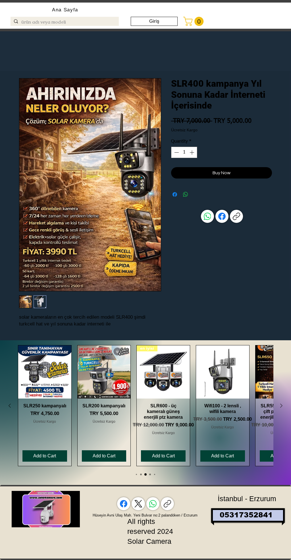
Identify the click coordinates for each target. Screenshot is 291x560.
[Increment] (192, 152)
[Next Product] (281, 405)
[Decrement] (176, 152)
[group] (145, 405)
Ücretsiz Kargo (184, 130)
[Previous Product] (9, 405)
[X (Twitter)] (138, 503)
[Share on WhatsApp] (185, 194)
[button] (194, 21)
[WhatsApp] (207, 216)
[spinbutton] (184, 152)
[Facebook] (221, 216)
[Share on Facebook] (174, 194)
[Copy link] (167, 503)
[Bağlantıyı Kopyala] (236, 216)
